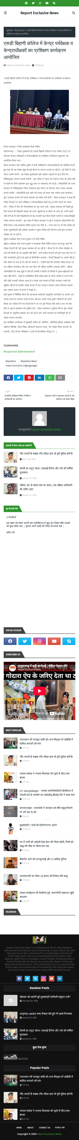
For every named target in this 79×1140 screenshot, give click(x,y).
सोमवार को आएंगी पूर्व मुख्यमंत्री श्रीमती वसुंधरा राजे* (45, 997)
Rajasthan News (29, 361)
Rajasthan (20, 30)
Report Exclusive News (40, 13)
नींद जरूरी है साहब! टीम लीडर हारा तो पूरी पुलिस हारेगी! (46, 453)
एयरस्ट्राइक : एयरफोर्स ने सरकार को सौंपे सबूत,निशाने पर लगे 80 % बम (46, 810)
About (30, 1128)
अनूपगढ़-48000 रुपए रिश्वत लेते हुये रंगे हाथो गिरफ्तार (46, 1013)
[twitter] (33, 3)
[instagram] (40, 3)
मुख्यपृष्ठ (9, 30)
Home (19, 1128)
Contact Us (44, 1128)
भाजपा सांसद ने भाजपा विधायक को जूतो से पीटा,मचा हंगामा (44, 776)
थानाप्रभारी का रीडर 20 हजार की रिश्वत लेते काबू (43, 876)
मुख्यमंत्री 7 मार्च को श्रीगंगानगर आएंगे (38, 825)
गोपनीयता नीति (60, 1128)
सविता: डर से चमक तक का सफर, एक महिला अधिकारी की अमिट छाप (46, 487)
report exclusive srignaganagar (21, 365)
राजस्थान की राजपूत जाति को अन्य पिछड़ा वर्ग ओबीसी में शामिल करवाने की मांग (46, 742)
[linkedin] (59, 978)
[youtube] (47, 3)
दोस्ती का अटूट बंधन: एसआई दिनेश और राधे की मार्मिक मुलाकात (46, 470)
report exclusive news (18, 65)
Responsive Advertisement (19, 351)
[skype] (53, 3)
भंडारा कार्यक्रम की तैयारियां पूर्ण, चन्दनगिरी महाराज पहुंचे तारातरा (47, 895)
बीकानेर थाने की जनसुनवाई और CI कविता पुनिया (43, 859)
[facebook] (26, 3)
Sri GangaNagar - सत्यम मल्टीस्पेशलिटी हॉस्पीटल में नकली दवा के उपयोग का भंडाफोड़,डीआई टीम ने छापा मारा (47, 793)
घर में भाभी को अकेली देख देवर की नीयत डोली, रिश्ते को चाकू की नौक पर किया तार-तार (46, 844)
